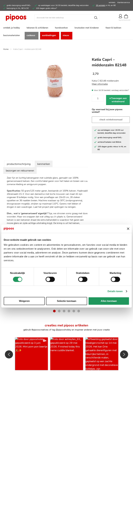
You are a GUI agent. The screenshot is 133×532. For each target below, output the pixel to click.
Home (5, 49)
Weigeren (24, 301)
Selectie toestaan (66, 301)
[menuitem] (12, 28)
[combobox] (67, 17)
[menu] (66, 31)
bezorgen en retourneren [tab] (20, 170)
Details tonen (115, 291)
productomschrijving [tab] (18, 164)
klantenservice (123, 2)
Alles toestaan (109, 301)
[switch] (50, 279)
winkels (112, 2)
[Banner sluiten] (128, 229)
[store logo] (19, 17)
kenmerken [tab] (43, 164)
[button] (31, 353)
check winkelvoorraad (110, 119)
